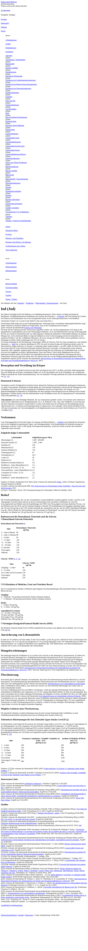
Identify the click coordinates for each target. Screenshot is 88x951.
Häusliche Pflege (12, 230)
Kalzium (60, 316)
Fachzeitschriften (12, 288)
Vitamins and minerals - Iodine (48, 813)
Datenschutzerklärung (9, 915)
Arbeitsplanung (11, 40)
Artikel (8, 44)
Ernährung (9, 52)
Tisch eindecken (11, 250)
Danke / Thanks (11, 299)
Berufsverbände (11, 284)
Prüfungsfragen (11, 267)
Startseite (20, 303)
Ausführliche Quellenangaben (12, 905)
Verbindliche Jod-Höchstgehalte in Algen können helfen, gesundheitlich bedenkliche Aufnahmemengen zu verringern (43, 795)
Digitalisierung (11, 48)
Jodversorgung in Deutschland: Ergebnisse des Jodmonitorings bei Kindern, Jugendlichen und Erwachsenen (40, 840)
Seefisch (61, 422)
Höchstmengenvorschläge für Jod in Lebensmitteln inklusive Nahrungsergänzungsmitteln (43, 853)
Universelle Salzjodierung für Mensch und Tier (60, 887)
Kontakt (21, 915)
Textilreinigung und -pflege (15, 246)
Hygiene (9, 234)
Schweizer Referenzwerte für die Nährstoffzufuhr (19, 823)
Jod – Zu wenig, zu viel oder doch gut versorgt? (18, 819)
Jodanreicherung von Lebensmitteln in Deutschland (66, 684)
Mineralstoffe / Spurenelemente (47, 303)
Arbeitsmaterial (11, 263)
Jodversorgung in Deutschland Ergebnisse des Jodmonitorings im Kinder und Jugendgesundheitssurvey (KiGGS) (44, 880)
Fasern (8, 227)
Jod (79, 825)
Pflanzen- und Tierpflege (14, 238)
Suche (8, 10)
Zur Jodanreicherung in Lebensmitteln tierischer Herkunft (60, 696)
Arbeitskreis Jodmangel (32, 784)
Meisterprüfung (11, 271)
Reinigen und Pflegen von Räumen (18, 242)
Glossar (8, 292)
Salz (13, 344)
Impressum (29, 915)
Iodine (59, 482)
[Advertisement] (44, 934)
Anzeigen (12, 15)
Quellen (8, 295)
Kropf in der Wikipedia (32, 328)
